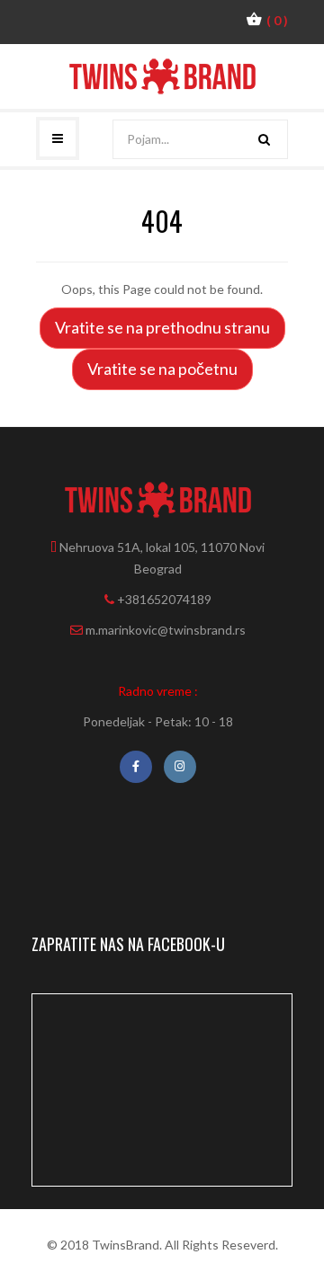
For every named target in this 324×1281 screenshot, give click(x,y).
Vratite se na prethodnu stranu (162, 327)
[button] (267, 20)
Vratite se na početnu (162, 368)
